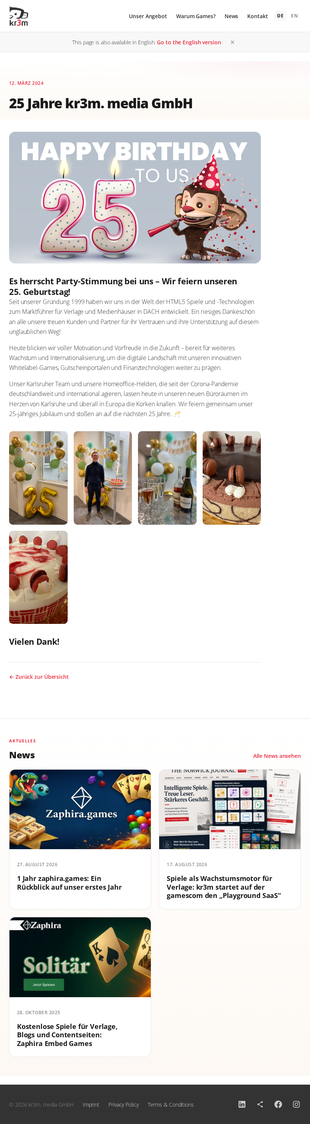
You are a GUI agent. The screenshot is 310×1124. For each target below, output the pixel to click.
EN (294, 15)
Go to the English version (189, 42)
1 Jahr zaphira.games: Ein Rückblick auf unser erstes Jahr (69, 883)
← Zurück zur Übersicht (39, 676)
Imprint (91, 1104)
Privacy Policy (123, 1104)
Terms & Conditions (171, 1104)
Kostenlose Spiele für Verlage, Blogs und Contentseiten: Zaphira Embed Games (67, 1035)
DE (280, 15)
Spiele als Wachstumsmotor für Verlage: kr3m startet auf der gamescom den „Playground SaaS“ (224, 887)
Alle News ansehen (277, 755)
